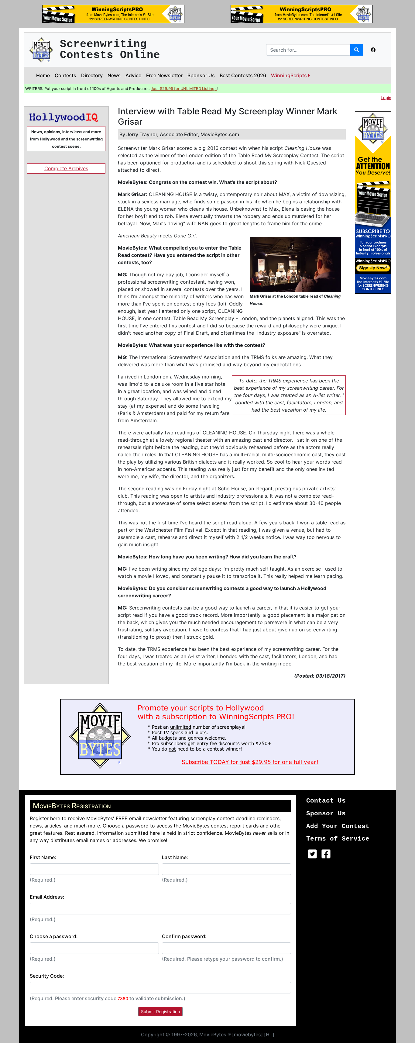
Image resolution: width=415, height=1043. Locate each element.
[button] (373, 50)
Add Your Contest (337, 826)
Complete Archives (66, 168)
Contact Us (326, 800)
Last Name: (175, 857)
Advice (133, 75)
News (114, 75)
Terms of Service (337, 838)
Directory (92, 75)
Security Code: (47, 976)
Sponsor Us (201, 75)
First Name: (43, 857)
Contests (65, 75)
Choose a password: (54, 936)
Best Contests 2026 (243, 75)
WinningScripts (289, 75)
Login (386, 97)
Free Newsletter (164, 75)
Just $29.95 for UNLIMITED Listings (184, 88)
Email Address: (47, 897)
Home (43, 75)
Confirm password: (184, 936)
